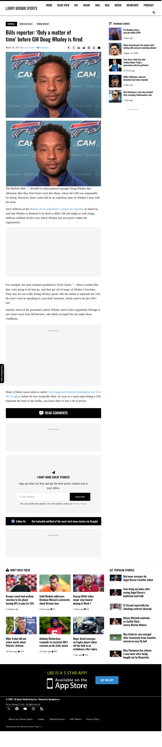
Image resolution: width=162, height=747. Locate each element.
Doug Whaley (43, 24)
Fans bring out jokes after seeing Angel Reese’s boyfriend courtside (136, 592)
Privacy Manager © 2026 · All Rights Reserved (23, 704)
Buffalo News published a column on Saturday (57, 209)
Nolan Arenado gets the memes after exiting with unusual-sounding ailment (139, 46)
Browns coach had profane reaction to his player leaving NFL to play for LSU (20, 599)
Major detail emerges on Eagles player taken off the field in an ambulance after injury (85, 644)
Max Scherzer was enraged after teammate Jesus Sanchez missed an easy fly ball (139, 637)
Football (11, 24)
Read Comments (56, 412)
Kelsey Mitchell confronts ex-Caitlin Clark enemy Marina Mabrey (136, 621)
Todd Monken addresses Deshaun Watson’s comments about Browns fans (54, 599)
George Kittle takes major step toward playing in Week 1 (83, 599)
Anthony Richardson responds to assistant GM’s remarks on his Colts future (53, 642)
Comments (44, 47)
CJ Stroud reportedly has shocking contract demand (137, 606)
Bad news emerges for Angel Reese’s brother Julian (138, 577)
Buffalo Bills (26, 24)
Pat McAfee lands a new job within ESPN (131, 31)
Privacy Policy (79, 504)
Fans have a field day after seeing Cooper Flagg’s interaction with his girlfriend (135, 62)
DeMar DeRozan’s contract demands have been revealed (135, 78)
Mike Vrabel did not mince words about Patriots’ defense (16, 642)
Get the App (107, 680)
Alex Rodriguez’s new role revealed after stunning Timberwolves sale (138, 93)
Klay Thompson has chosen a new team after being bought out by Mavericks (137, 653)
